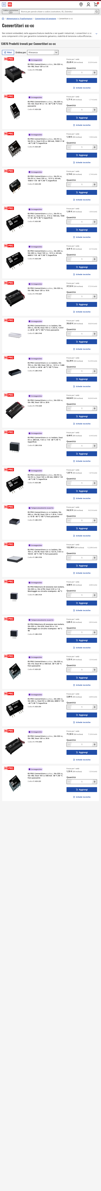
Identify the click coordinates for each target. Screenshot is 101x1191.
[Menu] (4, 4)
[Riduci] (69, 72)
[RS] (10, 4)
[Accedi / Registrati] (88, 4)
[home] (3, 18)
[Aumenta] (94, 72)
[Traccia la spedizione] (81, 4)
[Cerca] (96, 11)
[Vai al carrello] (96, 4)
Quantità (71, 68)
